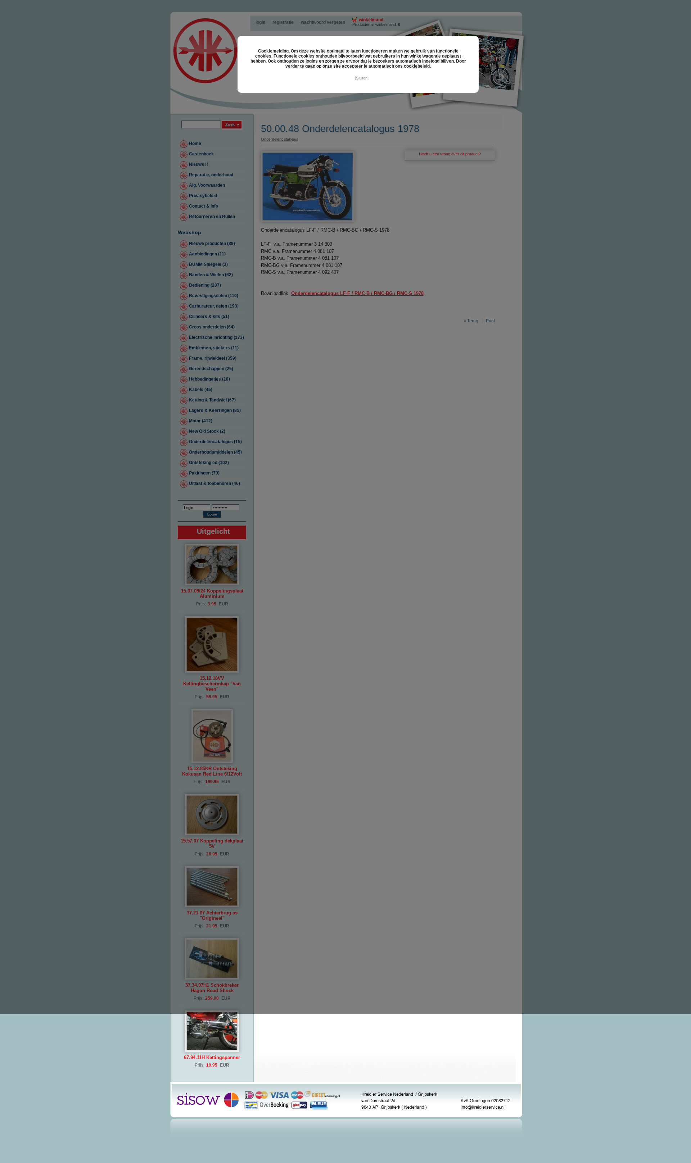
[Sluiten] (362, 78)
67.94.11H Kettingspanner (212, 1057)
